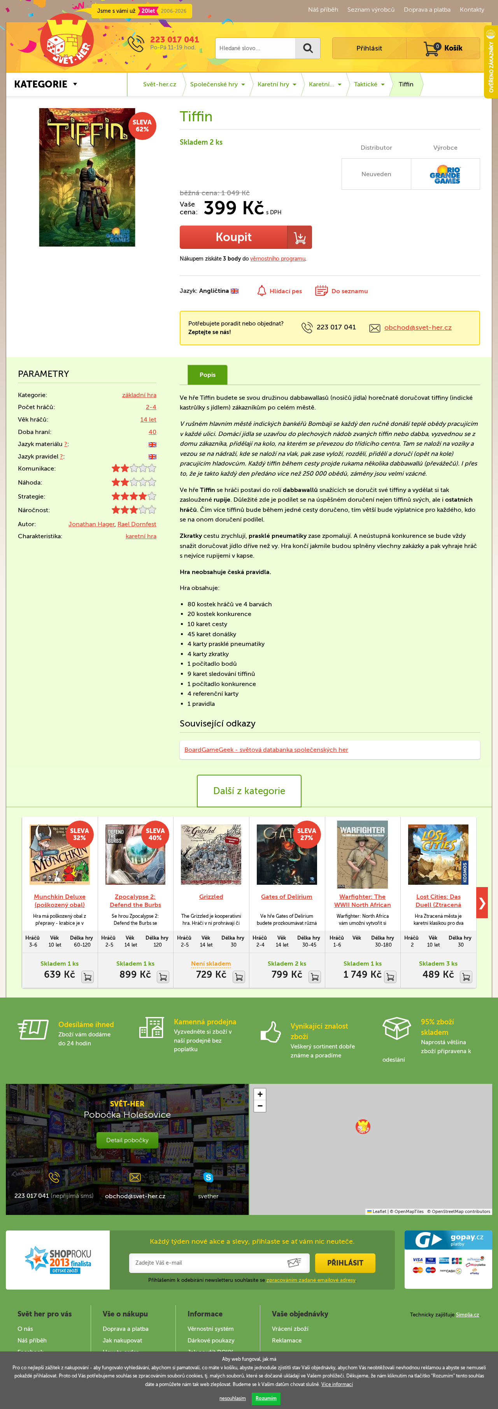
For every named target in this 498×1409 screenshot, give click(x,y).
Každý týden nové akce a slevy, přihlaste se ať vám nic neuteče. (252, 1241)
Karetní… (321, 84)
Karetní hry (273, 84)
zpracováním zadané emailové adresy (311, 1280)
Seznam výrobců (371, 9)
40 (152, 432)
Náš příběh (323, 9)
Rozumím (266, 1398)
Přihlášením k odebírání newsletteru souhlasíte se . (252, 1280)
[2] (134, 470)
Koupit (234, 237)
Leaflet (379, 1211)
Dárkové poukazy (211, 1340)
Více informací (337, 1384)
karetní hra (141, 536)
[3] (134, 511)
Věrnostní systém (211, 1328)
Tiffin (406, 84)
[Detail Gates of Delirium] (287, 855)
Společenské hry (214, 84)
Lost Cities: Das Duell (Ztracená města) (438, 905)
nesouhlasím (232, 1398)
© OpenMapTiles (407, 1211)
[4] (134, 498)
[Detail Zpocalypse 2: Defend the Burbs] (135, 855)
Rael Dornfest (136, 524)
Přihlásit (369, 48)
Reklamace (287, 1340)
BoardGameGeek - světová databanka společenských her (266, 749)
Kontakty (472, 9)
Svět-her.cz (159, 84)
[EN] (152, 444)
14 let (148, 419)
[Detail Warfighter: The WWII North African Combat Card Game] (363, 855)
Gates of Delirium (286, 896)
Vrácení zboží (290, 1328)
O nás (25, 1328)
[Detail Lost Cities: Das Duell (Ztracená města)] (438, 855)
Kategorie (40, 84)
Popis (208, 374)
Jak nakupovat (122, 1340)
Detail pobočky (127, 1140)
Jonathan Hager (91, 524)
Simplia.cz (467, 1315)
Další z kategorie (249, 790)
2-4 (151, 407)
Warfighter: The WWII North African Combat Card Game (362, 905)
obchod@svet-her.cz (418, 327)
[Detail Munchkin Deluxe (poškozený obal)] (60, 855)
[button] (363, 1126)
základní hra (139, 395)
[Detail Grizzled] (211, 855)
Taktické (365, 84)
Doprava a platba (427, 9)
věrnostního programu (277, 259)
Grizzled (211, 896)
